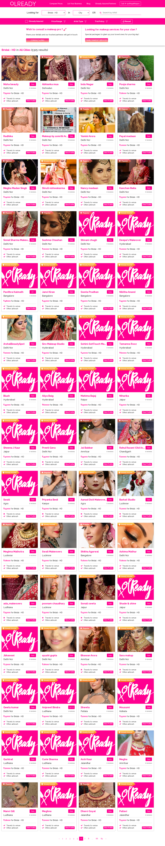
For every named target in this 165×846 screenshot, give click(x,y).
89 (102, 839)
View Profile (31, 101)
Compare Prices (56, 4)
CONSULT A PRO (37, 40)
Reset (128, 21)
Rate (32, 84)
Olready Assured (36, 21)
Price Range (56, 21)
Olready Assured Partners (105, 4)
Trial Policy (99, 21)
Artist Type (78, 21)
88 (97, 839)
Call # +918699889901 (130, 4)
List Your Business (74, 4)
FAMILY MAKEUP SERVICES (96, 40)
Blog (88, 4)
